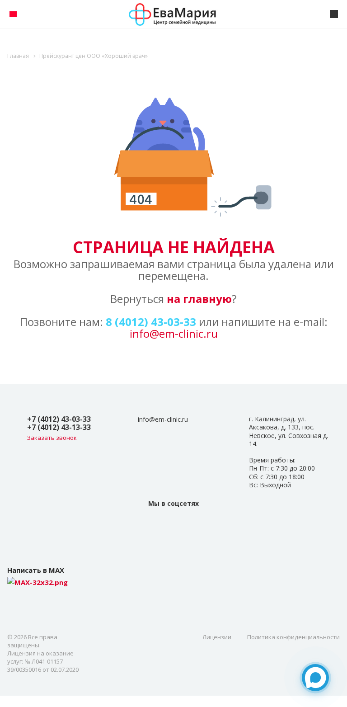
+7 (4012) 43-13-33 (59, 427)
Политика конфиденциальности (293, 637)
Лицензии (216, 637)
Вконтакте (173, 523)
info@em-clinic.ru (174, 333)
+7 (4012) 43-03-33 (59, 419)
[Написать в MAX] (315, 677)
